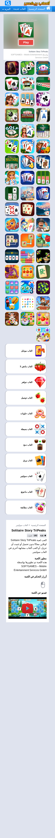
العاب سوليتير (22, 525)
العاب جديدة (19, 9)
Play (26, 42)
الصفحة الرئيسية (37, 9)
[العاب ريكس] (37, 3)
